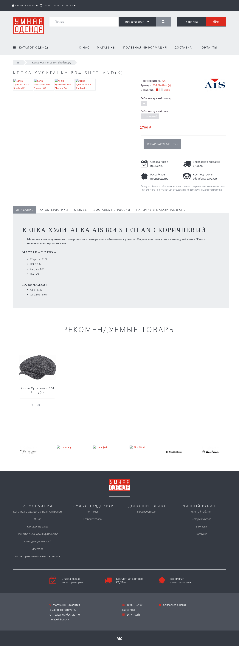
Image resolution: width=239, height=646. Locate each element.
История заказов (201, 519)
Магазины (106, 47)
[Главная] (18, 62)
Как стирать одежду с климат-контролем (37, 511)
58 (143, 103)
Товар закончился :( (162, 144)
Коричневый (149, 116)
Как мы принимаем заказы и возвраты (37, 556)
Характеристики (54, 209)
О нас (84, 47)
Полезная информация (145, 47)
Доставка (183, 47)
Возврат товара (92, 519)
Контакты (208, 47)
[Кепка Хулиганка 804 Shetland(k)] (23, 84)
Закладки (201, 526)
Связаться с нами (174, 605)
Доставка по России (112, 209)
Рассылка (201, 534)
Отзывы (81, 209)
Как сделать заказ (37, 526)
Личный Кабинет (201, 511)
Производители (146, 511)
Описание (25, 209)
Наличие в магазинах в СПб (161, 209)
